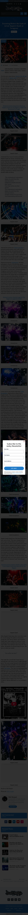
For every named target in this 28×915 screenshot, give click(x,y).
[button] (24, 441)
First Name (7, 455)
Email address (7, 461)
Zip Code (6, 449)
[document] (14, 457)
